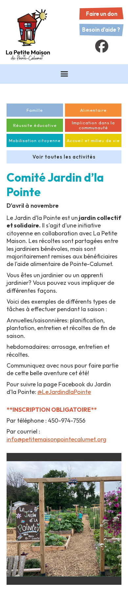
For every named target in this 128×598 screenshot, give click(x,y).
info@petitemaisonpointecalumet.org (56, 439)
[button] (64, 74)
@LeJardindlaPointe (64, 392)
